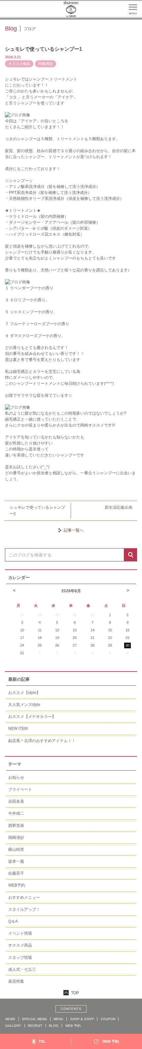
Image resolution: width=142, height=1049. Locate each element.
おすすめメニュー (24, 897)
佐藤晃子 (16, 873)
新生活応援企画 (118, 507)
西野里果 (16, 825)
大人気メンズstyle (24, 704)
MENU (58, 1019)
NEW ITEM (18, 728)
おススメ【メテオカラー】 (32, 716)
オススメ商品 (20, 945)
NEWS (10, 1019)
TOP (75, 993)
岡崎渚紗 (16, 837)
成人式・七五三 (22, 969)
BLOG (53, 1025)
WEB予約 (16, 885)
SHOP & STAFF (82, 1019)
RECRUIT (35, 1025)
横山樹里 (16, 849)
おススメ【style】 (24, 692)
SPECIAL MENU (34, 1019)
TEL (42, 1041)
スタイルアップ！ (24, 909)
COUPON (108, 1019)
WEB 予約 (73, 1025)
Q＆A (13, 921)
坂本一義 (16, 861)
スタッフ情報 (20, 957)
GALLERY (13, 1025)
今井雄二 (16, 813)
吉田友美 (16, 801)
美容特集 (16, 981)
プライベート (20, 789)
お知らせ (16, 777)
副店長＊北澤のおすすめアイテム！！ (42, 740)
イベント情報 (20, 933)
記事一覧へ (74, 530)
